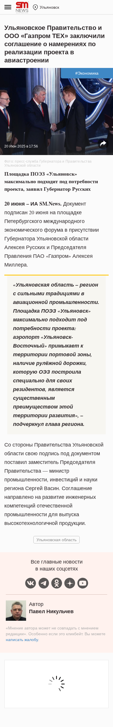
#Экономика (87, 73)
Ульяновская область (56, 539)
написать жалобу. (22, 639)
